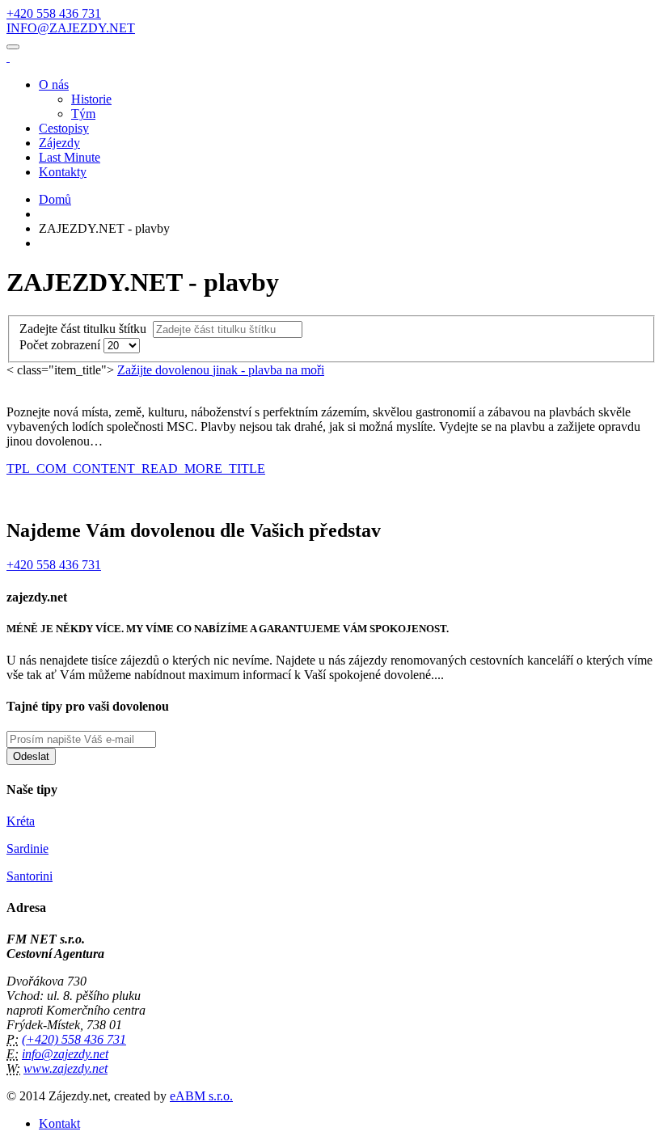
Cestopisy (64, 128)
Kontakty (63, 172)
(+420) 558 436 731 (74, 1039)
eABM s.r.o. (201, 1096)
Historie (91, 99)
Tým (83, 113)
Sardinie (27, 848)
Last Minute (69, 157)
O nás (54, 84)
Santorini (29, 876)
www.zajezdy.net (65, 1068)
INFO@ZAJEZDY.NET (70, 28)
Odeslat (31, 756)
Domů (55, 199)
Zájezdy (59, 143)
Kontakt (59, 1123)
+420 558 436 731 (53, 13)
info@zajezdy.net (65, 1054)
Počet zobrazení (61, 345)
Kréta (20, 821)
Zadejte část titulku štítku (86, 329)
